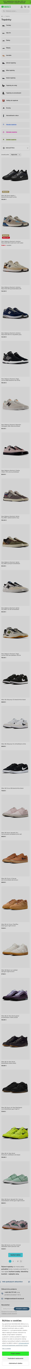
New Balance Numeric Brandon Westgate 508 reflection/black (11, 425)
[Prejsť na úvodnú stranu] (2, 16)
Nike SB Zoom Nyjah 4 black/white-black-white (9, 196)
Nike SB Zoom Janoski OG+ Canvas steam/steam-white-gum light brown (13, 1199)
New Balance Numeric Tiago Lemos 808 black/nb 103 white (10, 379)
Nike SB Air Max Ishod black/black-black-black (8, 1062)
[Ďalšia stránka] (21, 1261)
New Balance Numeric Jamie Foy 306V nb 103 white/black (10, 608)
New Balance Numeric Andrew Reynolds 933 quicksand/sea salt (11, 287)
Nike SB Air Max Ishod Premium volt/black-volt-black (10, 1154)
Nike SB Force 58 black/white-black (12, 788)
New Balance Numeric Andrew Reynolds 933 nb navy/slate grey (11, 333)
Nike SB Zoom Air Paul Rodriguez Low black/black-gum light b (11, 1108)
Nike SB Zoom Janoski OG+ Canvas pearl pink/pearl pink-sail (11, 833)
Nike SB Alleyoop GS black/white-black (13, 699)
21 (17, 1261)
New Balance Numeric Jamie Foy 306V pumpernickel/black (10, 562)
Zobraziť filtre (10, 148)
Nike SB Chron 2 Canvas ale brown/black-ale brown (9, 879)
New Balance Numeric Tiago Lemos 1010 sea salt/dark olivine (11, 654)
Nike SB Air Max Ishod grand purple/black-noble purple (10, 1016)
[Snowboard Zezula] (6, 7)
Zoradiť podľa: (5, 154)
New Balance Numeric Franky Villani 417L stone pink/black (10, 471)
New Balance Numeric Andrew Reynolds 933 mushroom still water (12, 242)
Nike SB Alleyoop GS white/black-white (13, 744)
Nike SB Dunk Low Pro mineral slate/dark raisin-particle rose (11, 1245)
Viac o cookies (6, 1348)
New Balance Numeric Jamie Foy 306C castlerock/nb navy (10, 517)
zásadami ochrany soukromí (9, 1313)
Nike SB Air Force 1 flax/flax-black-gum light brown (10, 925)
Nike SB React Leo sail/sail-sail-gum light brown (9, 970)
